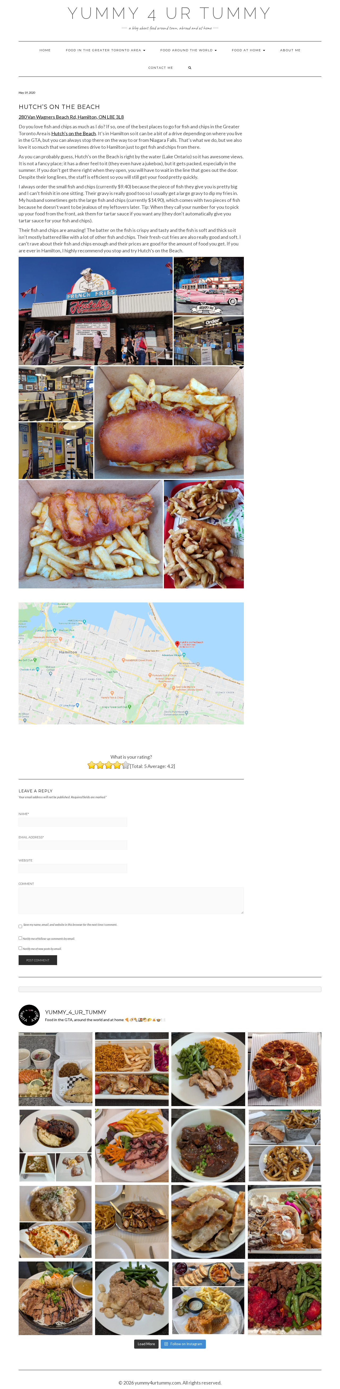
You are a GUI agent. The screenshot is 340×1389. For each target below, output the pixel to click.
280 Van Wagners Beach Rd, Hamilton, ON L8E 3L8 (71, 117)
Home (45, 50)
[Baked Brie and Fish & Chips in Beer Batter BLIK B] (208, 1298)
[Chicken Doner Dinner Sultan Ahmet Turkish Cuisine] (132, 1069)
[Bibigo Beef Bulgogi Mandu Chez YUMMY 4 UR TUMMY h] (208, 1222)
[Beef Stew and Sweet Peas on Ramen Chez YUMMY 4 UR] (208, 1146)
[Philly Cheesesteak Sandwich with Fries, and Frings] (285, 1146)
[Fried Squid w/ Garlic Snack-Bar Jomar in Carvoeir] (132, 1146)
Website (25, 860)
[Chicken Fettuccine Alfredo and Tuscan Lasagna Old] (55, 1222)
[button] (96, 311)
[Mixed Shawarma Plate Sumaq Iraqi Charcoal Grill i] (285, 1222)
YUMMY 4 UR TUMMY (170, 13)
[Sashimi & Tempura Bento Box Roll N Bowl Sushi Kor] (55, 1069)
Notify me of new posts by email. (42, 948)
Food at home (247, 50)
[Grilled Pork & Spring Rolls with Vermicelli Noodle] (55, 1298)
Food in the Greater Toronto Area (104, 50)
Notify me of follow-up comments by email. (49, 938)
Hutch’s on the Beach (73, 133)
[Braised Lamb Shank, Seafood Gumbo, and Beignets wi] (55, 1146)
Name (24, 814)
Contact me (160, 68)
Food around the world (187, 50)
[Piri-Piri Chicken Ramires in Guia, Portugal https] (132, 1222)
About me (290, 50)
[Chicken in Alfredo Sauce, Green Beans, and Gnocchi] (132, 1298)
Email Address (31, 837)
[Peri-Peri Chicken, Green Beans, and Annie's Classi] (208, 1069)
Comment (26, 884)
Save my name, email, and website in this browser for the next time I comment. (70, 924)
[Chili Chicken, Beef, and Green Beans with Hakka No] (285, 1298)
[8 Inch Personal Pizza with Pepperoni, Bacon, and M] (285, 1069)
